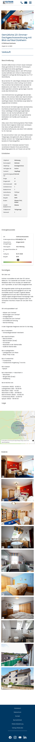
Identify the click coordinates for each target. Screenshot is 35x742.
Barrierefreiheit (17, 720)
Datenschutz (17, 712)
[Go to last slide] (4, 20)
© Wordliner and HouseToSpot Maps (11, 440)
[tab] (12, 28)
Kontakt (17, 716)
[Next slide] (31, 20)
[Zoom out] (33, 415)
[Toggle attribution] (33, 441)
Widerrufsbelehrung (17, 724)
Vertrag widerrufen (17, 728)
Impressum (17, 708)
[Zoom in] (33, 413)
